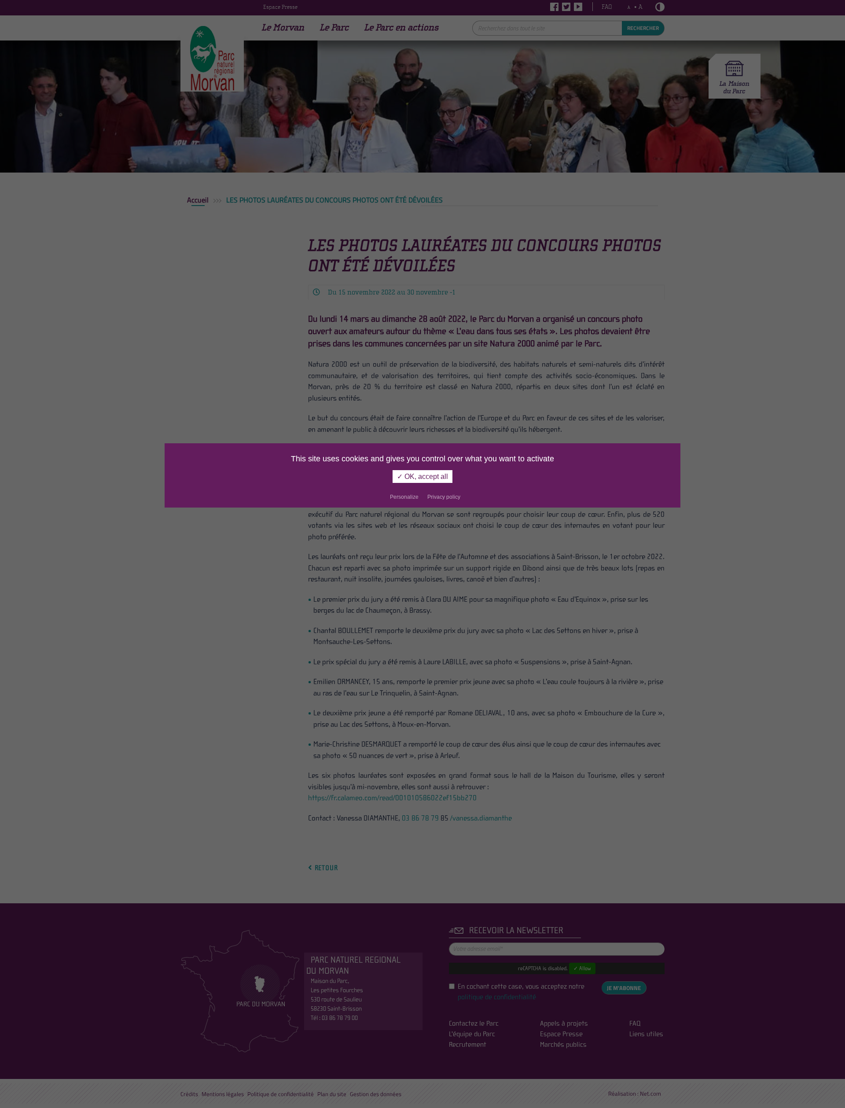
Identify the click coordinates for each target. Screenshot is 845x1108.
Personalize (404, 497)
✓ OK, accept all (422, 476)
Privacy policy (443, 497)
